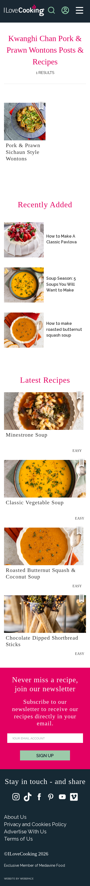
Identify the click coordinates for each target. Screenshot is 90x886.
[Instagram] (16, 798)
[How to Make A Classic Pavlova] (24, 239)
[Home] (24, 11)
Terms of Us (18, 839)
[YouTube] (62, 798)
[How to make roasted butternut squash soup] (24, 330)
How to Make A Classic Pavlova (61, 239)
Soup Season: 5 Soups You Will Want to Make (61, 284)
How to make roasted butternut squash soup (64, 329)
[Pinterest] (50, 798)
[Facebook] (39, 798)
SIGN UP (45, 755)
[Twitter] (28, 798)
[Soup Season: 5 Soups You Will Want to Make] (24, 285)
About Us (15, 817)
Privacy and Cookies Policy (35, 824)
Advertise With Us (25, 832)
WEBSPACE (27, 878)
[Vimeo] (74, 798)
